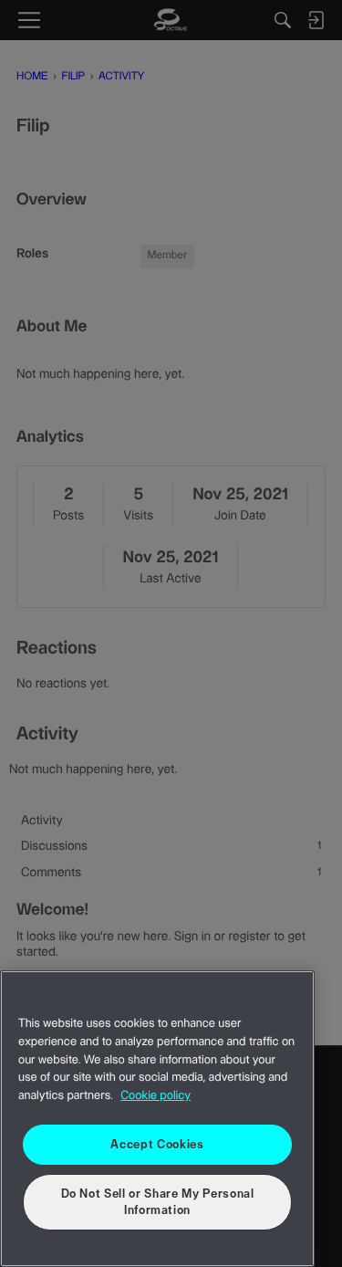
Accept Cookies (156, 1144)
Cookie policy (155, 1096)
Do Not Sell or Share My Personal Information (157, 1202)
